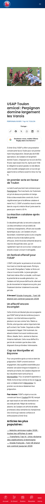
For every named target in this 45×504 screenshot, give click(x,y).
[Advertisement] (22, 24)
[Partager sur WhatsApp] (27, 131)
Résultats (31, 501)
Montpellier (12, 376)
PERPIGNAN (11, 121)
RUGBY (19, 121)
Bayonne (28, 383)
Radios (22, 501)
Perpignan (12, 191)
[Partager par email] (38, 131)
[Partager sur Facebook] (16, 131)
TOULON (31, 121)
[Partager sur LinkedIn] (32, 131)
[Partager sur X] (21, 131)
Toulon (25, 397)
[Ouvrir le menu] (40, 4)
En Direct (14, 501)
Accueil (5, 501)
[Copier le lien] (10, 131)
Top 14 (25, 121)
